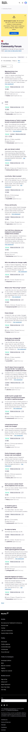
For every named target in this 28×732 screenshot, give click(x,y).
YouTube (4, 705)
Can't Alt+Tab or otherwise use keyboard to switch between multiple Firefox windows (14, 232)
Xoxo (2, 603)
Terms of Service (5, 722)
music (6, 102)
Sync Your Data (5, 687)
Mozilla (4, 613)
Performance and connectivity (19, 566)
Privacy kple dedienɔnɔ (17, 443)
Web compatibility (16, 139)
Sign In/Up (4, 679)
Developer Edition (6, 660)
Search (19, 3)
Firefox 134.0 (21, 57)
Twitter (3, 628)
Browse (13, 305)
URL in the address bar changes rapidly (16, 262)
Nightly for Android (6, 670)
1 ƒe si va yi (19, 114)
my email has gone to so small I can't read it (11, 506)
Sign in (13, 597)
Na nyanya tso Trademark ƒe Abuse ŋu (11, 623)
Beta (2, 663)
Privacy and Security (11, 205)
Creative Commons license (18, 716)
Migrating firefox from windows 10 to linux (11, 72)
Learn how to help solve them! (13, 51)
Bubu (13, 112)
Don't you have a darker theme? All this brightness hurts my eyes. (14, 484)
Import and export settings (18, 92)
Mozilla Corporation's (10, 708)
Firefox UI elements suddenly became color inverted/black (13, 454)
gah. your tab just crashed (12, 149)
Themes (14, 497)
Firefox (8, 92)
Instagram (6, 705)
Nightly (3, 668)
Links (13, 279)
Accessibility (15, 252)
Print (13, 330)
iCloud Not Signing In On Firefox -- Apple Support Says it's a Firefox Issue (16, 577)
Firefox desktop (5, 644)
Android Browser (6, 647)
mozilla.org (4, 719)
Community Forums (6, 8)
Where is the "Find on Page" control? (15, 287)
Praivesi (3, 724)
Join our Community (7, 630)
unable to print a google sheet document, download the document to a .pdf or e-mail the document (15, 397)
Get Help (3, 689)
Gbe (2, 698)
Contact (3, 730)
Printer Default (9, 313)
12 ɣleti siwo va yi (18, 95)
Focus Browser (5, 652)
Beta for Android (5, 665)
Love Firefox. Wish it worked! (13, 176)
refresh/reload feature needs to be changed (11, 425)
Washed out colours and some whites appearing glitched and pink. (15, 548)
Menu (22, 3)
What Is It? (4, 682)
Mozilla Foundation (13, 710)
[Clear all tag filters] (26, 57)
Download (4, 641)
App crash (14, 168)
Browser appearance (17, 474)
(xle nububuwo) (9, 84)
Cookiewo (4, 727)
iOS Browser (4, 649)
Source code (4, 625)
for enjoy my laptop (10, 529)
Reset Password (5, 684)
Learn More (14, 33)
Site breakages (15, 195)
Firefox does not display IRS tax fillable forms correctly (12, 339)
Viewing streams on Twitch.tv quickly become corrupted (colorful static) (15, 121)
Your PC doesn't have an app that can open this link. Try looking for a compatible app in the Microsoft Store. (16, 368)
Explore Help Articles (7, 633)
